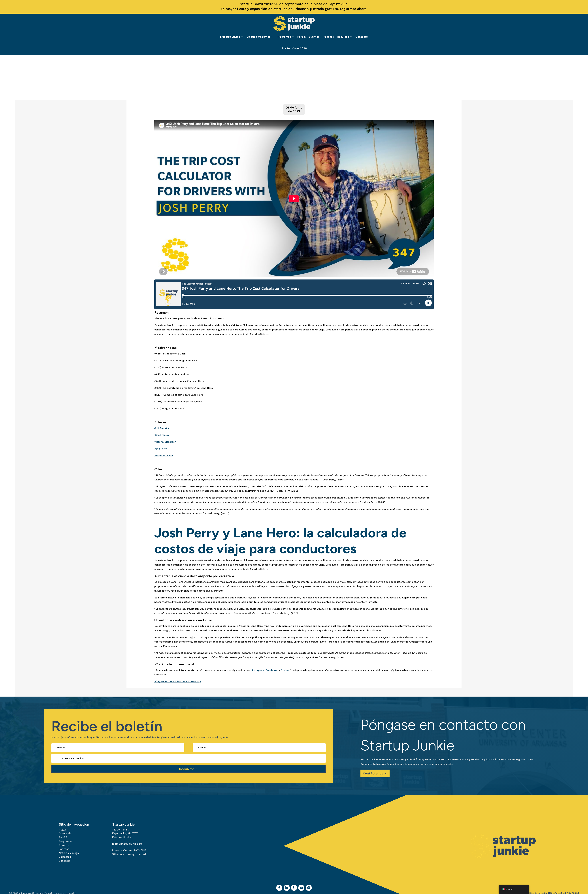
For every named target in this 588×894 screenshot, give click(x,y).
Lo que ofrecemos (258, 36)
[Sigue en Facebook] (279, 888)
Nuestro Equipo (230, 36)
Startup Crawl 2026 (294, 48)
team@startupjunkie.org (127, 843)
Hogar (62, 829)
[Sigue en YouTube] (301, 888)
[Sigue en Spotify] (309, 888)
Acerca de (65, 833)
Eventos (314, 36)
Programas (284, 36)
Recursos (343, 36)
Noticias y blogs (69, 853)
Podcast (328, 36)
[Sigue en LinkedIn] (287, 888)
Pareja (301, 36)
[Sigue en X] (294, 888)
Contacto (361, 36)
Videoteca (65, 856)
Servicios (64, 837)
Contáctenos (373, 773)
